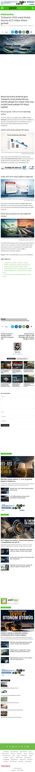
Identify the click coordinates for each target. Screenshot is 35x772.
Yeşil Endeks (4, 514)
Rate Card (13, 753)
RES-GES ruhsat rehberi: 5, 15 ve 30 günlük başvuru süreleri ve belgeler (6, 371)
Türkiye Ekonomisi (24, 320)
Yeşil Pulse (8, 11)
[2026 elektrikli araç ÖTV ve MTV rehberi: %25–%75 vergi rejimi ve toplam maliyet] (5, 660)
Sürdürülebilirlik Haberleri (29, 368)
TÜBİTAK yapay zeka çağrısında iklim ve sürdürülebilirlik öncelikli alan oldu (16, 385)
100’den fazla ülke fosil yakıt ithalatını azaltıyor (16, 266)
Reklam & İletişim (5, 753)
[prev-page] (16, 389)
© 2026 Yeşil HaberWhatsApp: (16, 769)
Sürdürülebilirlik (14, 759)
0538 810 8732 (20, 770)
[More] (31, 32)
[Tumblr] (22, 747)
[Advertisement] (17, 74)
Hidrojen (30, 755)
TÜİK (19, 320)
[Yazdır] (27, 32)
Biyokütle (12, 757)
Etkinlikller (6, 761)
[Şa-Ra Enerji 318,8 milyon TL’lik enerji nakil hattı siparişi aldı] (5, 559)
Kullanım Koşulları (14, 751)
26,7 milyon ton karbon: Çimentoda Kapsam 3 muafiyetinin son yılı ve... (17, 541)
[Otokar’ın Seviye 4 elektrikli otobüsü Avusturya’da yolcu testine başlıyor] (17, 620)
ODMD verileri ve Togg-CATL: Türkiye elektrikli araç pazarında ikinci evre (20, 650)
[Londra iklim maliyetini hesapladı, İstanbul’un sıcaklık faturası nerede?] (29, 365)
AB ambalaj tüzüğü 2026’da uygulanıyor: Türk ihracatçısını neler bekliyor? (17, 371)
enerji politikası (5, 320)
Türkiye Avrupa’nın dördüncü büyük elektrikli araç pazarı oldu (7, 336)
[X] (12, 32)
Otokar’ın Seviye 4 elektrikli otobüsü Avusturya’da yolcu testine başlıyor (14, 634)
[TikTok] (19, 747)
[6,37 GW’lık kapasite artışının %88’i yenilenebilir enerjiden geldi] (5, 498)
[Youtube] (27, 747)
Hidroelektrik (24, 755)
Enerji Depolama (27, 757)
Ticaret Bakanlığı (13, 320)
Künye (30, 751)
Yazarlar (25, 753)
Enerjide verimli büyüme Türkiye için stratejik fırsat (17, 264)
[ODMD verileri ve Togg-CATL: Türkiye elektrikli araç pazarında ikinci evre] (5, 652)
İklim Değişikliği (6, 759)
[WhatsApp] (23, 32)
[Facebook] (20, 32)
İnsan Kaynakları (13, 761)
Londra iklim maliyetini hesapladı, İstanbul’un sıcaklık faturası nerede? (29, 370)
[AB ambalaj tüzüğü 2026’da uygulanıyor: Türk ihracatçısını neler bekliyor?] (17, 365)
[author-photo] (17, 346)
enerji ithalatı (23, 319)
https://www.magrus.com (17, 353)
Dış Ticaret (9, 319)
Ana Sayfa (3, 11)
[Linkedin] (16, 32)
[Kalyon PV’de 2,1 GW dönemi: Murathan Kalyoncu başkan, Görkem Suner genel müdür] (5, 552)
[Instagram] (10, 747)
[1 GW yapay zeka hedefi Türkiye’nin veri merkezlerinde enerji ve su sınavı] (29, 379)
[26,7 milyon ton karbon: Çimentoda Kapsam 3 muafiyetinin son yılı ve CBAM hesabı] (17, 528)
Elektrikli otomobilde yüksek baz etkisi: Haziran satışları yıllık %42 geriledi (21, 643)
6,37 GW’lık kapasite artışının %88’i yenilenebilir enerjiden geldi (19, 497)
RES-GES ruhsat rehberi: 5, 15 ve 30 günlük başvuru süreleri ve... (16, 480)
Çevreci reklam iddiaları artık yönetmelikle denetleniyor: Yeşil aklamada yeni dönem (6, 385)
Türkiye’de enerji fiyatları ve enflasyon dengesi (16, 262)
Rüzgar (18, 755)
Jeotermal (6, 757)
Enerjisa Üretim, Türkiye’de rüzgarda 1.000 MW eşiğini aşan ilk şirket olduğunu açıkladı (26, 336)
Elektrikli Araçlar (6, 607)
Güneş (13, 755)
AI (24, 382)
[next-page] (18, 389)
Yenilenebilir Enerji (6, 755)
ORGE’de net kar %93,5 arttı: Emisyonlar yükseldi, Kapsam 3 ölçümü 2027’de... (21, 565)
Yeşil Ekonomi (10, 14)
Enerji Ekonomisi (15, 319)
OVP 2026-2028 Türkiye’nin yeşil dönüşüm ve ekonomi (18, 268)
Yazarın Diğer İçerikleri (22, 358)
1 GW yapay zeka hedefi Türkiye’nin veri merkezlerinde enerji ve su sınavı (29, 385)
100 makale (31, 753)
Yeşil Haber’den (28, 761)
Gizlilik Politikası (23, 751)
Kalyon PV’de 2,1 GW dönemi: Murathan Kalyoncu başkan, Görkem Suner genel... (21, 550)
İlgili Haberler (11, 358)
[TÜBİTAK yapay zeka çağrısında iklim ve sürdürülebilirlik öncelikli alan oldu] (17, 379)
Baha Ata (5, 25)
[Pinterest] (16, 747)
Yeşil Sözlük (19, 753)
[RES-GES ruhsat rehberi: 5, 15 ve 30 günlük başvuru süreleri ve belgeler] (6, 365)
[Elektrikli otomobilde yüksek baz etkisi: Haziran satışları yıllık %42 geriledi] (5, 644)
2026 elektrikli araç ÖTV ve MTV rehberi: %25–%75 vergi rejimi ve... (21, 658)
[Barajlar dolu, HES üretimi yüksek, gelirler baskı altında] (5, 491)
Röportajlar (21, 761)
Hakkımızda (6, 751)
